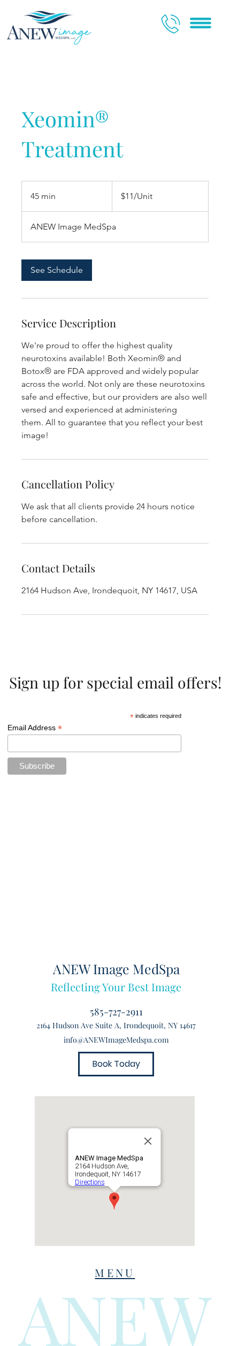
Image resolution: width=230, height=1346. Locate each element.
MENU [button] (115, 1272)
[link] (56, 270)
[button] (200, 23)
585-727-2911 (116, 1011)
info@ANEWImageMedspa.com (116, 1040)
